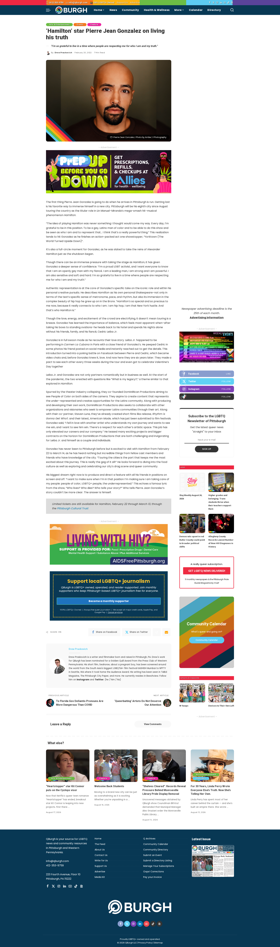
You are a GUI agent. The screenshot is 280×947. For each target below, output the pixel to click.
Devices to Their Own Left (221, 706)
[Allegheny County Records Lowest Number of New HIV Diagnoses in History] (221, 523)
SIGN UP (206, 449)
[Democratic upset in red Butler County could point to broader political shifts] (192, 523)
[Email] (166, 632)
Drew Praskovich (63, 52)
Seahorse (104, 664)
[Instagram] (217, 2)
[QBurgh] (71, 10)
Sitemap (158, 942)
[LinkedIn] (221, 2)
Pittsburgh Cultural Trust (72, 508)
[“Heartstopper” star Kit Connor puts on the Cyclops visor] (67, 765)
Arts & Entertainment (59, 24)
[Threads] (232, 2)
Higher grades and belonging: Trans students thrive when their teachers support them (219, 502)
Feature (94, 24)
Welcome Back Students (109, 786)
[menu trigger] (50, 10)
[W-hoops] (192, 693)
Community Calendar (207, 640)
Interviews (201, 778)
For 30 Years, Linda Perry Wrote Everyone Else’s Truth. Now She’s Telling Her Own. (211, 790)
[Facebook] (210, 2)
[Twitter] (213, 2)
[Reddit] (157, 632)
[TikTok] (228, 2)
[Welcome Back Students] (116, 765)
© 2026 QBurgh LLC (127, 942)
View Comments (153, 724)
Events (80, 24)
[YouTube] (225, 2)
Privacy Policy (145, 942)
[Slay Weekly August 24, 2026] (192, 482)
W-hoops (183, 706)
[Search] (232, 10)
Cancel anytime (115, 612)
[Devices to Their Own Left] (221, 693)
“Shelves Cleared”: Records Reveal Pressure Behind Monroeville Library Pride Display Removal (164, 790)
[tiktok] (206, 396)
